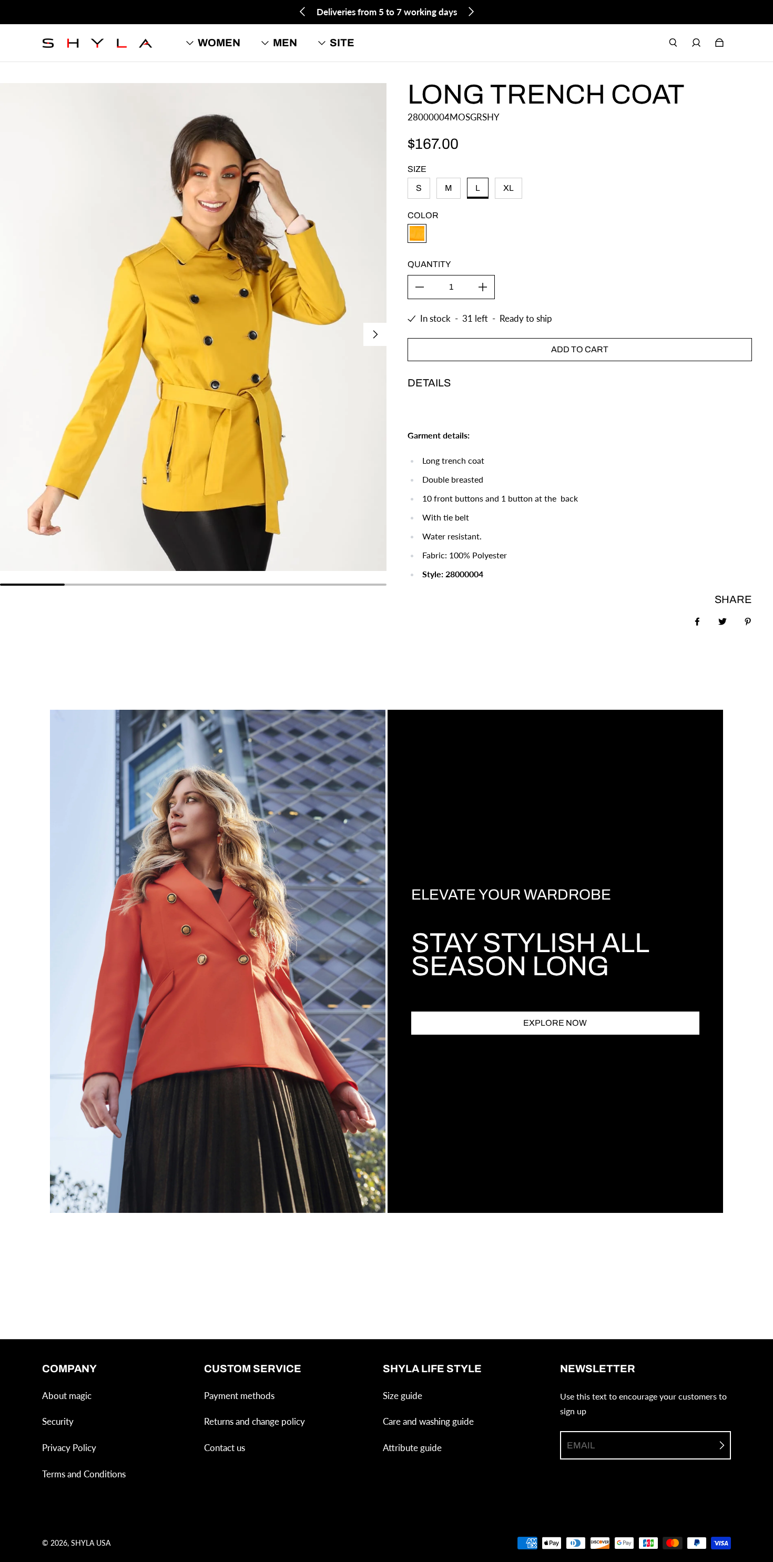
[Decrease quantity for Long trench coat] (419, 287)
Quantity (429, 264)
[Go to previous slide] (303, 12)
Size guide (402, 1395)
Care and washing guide (428, 1421)
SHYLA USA (90, 1542)
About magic (66, 1395)
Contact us (224, 1447)
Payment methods (239, 1395)
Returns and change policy (254, 1421)
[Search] (673, 42)
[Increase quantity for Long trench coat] (482, 287)
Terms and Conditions (84, 1473)
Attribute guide (412, 1447)
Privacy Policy (69, 1447)
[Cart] (719, 42)
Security (58, 1421)
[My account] (696, 42)
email (581, 1446)
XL (508, 187)
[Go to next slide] (470, 12)
